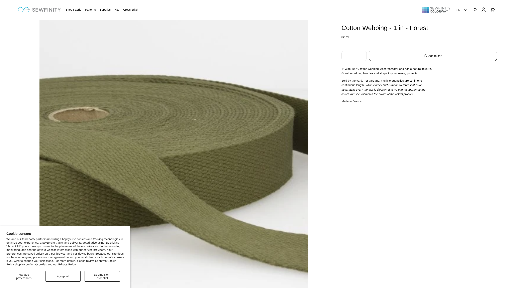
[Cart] (492, 9)
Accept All (63, 276)
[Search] (475, 9)
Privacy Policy (67, 264)
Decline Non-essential (102, 276)
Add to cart (435, 55)
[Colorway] (436, 10)
